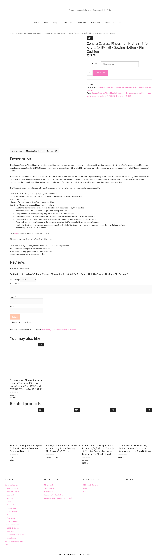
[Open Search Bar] (126, 22)
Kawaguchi (130, 93)
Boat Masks (11, 531)
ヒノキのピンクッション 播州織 (117, 96)
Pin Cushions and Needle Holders (124, 87)
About (46, 22)
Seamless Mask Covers (15, 535)
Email (13, 306)
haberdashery (119, 93)
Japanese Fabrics (11, 485)
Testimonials (49, 488)
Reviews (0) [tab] (52, 151)
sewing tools (98, 96)
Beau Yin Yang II (13, 491)
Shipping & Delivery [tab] (34, 151)
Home (36, 22)
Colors (94, 63)
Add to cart (100, 72)
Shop (55, 22)
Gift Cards (69, 22)
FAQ (85, 488)
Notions (19, 33)
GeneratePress (97, 554)
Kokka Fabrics (12, 505)
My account (95, 22)
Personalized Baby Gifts (14, 541)
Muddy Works (12, 511)
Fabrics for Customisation (53, 495)
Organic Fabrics (12, 521)
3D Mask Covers (13, 528)
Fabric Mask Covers (12, 525)
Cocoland (10, 495)
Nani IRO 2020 (12, 488)
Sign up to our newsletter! (22, 322)
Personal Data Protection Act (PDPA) (58, 498)
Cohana (100, 87)
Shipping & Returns (90, 485)
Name (13, 297)
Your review (15, 283)
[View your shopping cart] (119, 22)
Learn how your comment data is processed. (59, 329)
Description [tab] (17, 151)
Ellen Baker (11, 518)
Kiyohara (10, 498)
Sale (6, 545)
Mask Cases (11, 538)
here (16, 233)
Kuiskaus (10, 515)
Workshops (81, 22)
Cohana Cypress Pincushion (102, 93)
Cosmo (9, 501)
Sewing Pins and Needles (32, 33)
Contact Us (109, 22)
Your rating (15, 279)
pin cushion (140, 93)
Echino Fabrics (12, 508)
